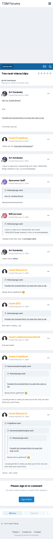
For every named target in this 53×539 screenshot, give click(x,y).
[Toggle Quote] (6, 190)
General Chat (23, 83)
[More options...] (48, 93)
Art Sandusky (10, 80)
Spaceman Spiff (17, 180)
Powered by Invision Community (26, 535)
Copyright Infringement (23, 146)
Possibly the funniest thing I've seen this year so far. (23, 118)
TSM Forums (11, 3)
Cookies (37, 532)
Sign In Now (26, 499)
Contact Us (26, 532)
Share (13, 513)
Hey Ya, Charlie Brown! (11, 100)
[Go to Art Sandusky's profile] (4, 93)
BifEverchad (15, 214)
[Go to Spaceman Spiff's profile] (4, 182)
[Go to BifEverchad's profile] (4, 215)
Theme (15, 532)
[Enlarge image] (23, 292)
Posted (19, 95)
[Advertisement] (26, 35)
